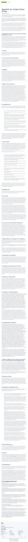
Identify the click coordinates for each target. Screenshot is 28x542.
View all (2, 534)
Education (2, 532)
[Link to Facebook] (1, 529)
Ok (10, 540)
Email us (19, 534)
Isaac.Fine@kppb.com (12, 245)
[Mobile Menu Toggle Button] (24, 1)
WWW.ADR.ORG (4, 339)
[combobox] (9, 2)
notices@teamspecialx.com (13, 456)
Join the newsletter (20, 532)
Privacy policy (16, 540)
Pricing (10, 532)
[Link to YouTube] (5, 529)
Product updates (12, 534)
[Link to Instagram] (3, 529)
